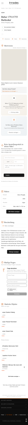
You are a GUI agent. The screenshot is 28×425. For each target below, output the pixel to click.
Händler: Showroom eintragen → (20, 47)
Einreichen (17, 294)
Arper (6, 8)
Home (2, 415)
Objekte (3, 8)
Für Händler (9, 415)
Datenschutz (23, 415)
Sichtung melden (15, 112)
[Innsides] (14, 3)
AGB (16, 415)
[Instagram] (26, 419)
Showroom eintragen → (14, 132)
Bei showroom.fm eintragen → (9, 91)
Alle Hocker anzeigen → (14, 376)
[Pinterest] (26, 421)
